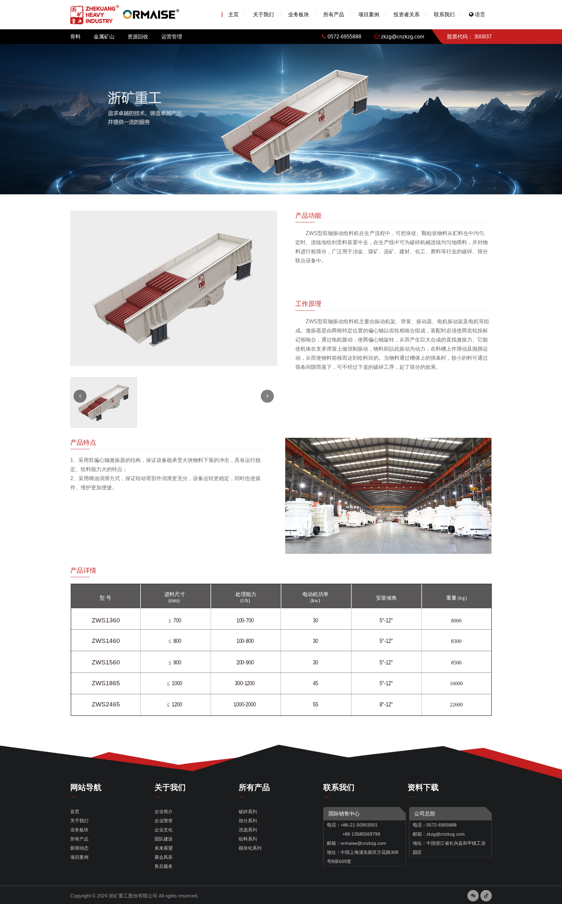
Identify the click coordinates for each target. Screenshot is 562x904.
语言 (479, 14)
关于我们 (263, 14)
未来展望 (163, 848)
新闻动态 (79, 848)
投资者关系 (407, 14)
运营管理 (171, 36)
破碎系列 (248, 811)
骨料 (75, 36)
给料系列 (248, 838)
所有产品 (333, 14)
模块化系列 (250, 848)
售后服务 (163, 866)
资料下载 (423, 787)
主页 (233, 14)
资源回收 (137, 36)
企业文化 (163, 829)
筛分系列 (248, 820)
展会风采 (163, 857)
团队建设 (163, 838)
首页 (74, 811)
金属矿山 (104, 36)
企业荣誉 (163, 820)
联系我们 (444, 14)
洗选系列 (248, 829)
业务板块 (298, 14)
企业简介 (163, 811)
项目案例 (368, 14)
